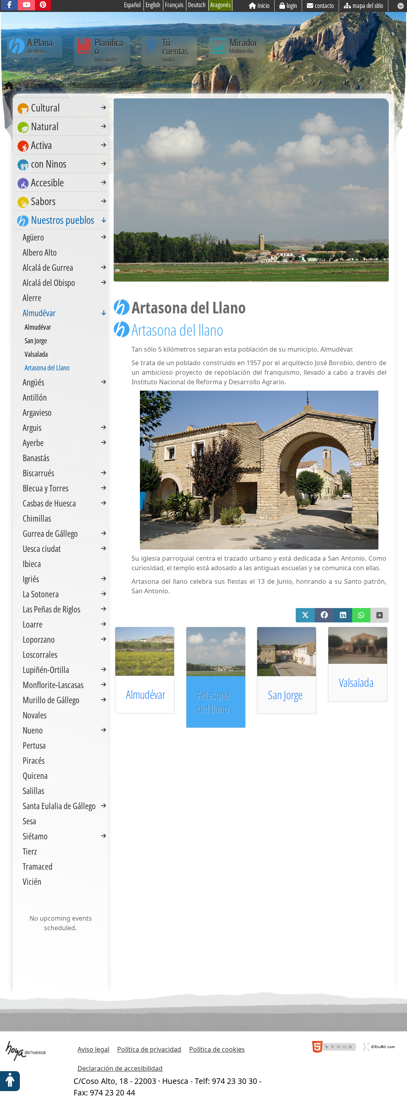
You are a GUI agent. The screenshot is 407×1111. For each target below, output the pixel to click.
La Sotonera (41, 594)
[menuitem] (60, 107)
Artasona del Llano (47, 367)
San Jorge (285, 694)
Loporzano (39, 639)
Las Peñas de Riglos (51, 609)
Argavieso (37, 412)
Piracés (34, 760)
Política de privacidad (149, 1049)
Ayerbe (33, 442)
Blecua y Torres (45, 488)
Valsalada (356, 682)
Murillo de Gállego (51, 700)
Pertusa (34, 745)
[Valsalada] (365, 644)
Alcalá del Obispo (49, 282)
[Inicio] (9, 86)
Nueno (33, 730)
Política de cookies (217, 1049)
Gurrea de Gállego (50, 533)
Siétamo (35, 836)
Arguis (32, 427)
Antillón (35, 397)
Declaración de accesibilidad (120, 1068)
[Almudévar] (152, 650)
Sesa (29, 821)
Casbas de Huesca (49, 503)
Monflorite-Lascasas (53, 684)
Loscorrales (40, 654)
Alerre (32, 297)
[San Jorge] (294, 651)
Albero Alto (40, 252)
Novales (35, 715)
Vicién (32, 881)
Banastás (36, 458)
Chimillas (37, 518)
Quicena (35, 775)
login (292, 5)
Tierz (30, 851)
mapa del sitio (368, 5)
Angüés (33, 382)
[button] (305, 615)
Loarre (33, 624)
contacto (324, 5)
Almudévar (145, 694)
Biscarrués (38, 473)
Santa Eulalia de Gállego (59, 806)
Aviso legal (93, 1049)
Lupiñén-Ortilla (46, 669)
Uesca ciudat (42, 548)
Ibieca (32, 563)
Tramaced (37, 866)
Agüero (33, 237)
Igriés (31, 579)
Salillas (33, 790)
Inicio (263, 5)
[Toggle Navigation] (103, 107)
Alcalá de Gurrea (48, 267)
